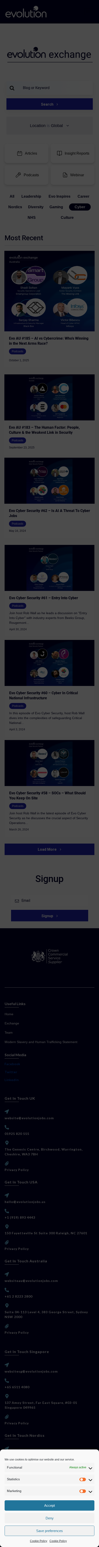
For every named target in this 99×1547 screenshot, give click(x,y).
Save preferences (49, 1531)
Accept (49, 1505)
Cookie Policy (38, 1541)
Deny (50, 1518)
